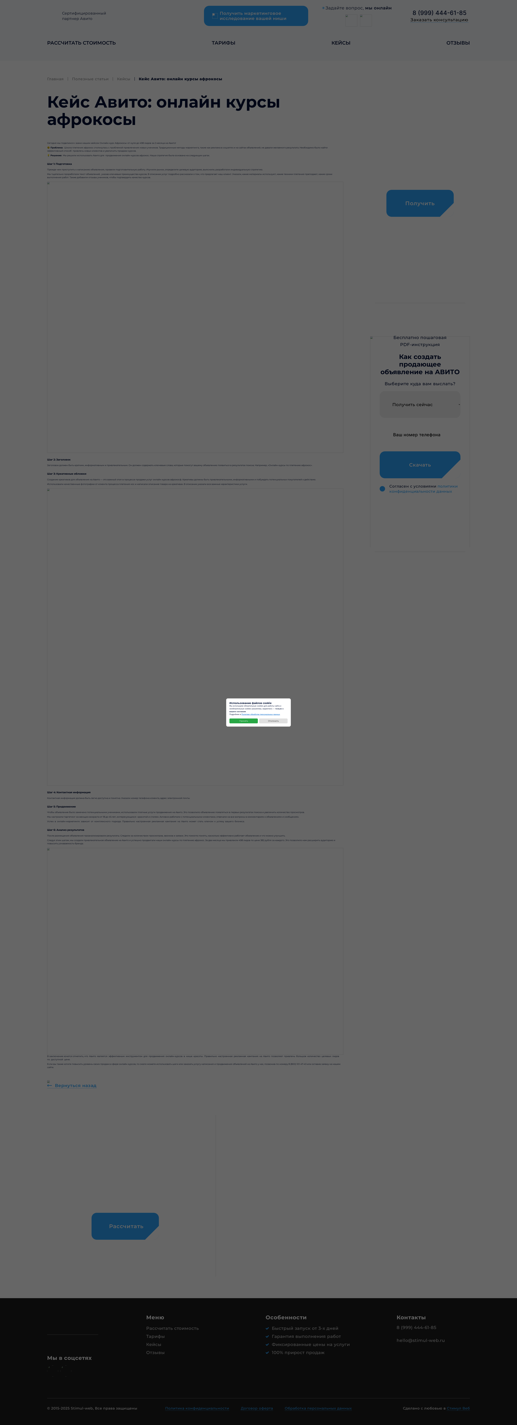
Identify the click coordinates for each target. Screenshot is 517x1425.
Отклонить (273, 721)
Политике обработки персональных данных (260, 714)
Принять (243, 721)
